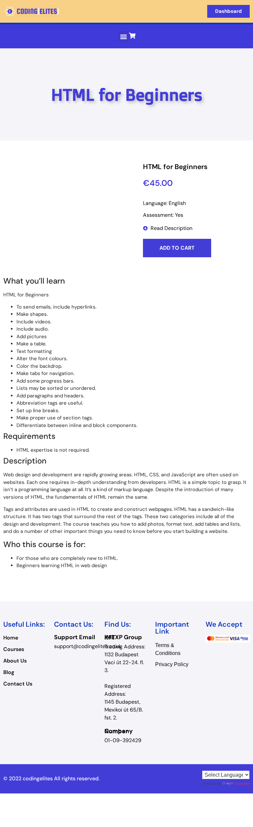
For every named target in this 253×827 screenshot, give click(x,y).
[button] (123, 36)
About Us (15, 661)
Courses (13, 649)
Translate (242, 784)
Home (10, 638)
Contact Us (17, 684)
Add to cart (177, 247)
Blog (8, 672)
